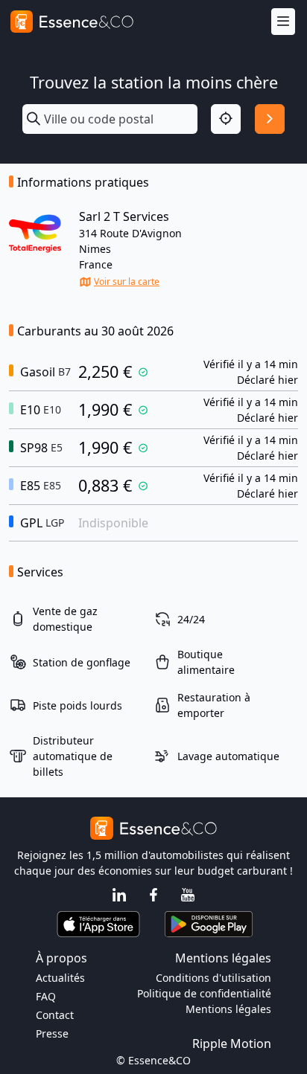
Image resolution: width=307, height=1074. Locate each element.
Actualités (60, 978)
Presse (52, 1033)
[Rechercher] (270, 119)
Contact (55, 1015)
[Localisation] (226, 119)
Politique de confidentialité (204, 993)
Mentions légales (228, 1009)
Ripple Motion (231, 1043)
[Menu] (283, 22)
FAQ (46, 996)
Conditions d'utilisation (213, 978)
